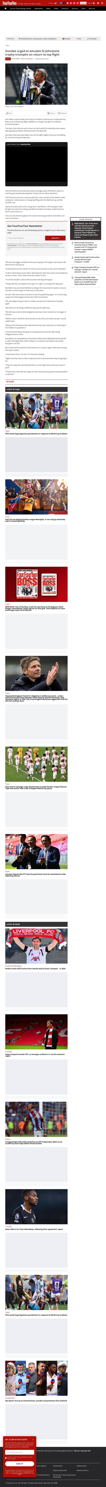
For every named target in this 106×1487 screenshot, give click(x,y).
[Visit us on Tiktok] (77, 3)
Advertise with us (83, 1470)
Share (10, 113)
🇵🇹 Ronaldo (66, 39)
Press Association (27, 59)
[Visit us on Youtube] (67, 3)
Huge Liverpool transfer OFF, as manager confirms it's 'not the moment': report (86, 269)
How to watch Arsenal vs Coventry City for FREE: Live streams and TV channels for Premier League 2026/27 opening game (85, 247)
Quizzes (75, 8)
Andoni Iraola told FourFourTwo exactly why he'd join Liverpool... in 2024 (86, 259)
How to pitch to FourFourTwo (39, 1475)
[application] (36, 164)
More (91, 8)
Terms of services (32, 244)
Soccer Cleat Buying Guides (20, 8)
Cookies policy (81, 1466)
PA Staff (16, 59)
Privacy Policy (27, 1471)
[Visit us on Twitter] (64, 3)
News (48, 8)
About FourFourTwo (60, 1470)
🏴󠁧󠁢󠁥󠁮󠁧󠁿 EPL (78, 39)
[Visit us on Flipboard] (74, 3)
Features (65, 8)
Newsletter (38, 8)
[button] (102, 3)
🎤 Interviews (92, 39)
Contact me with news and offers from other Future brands (20, 1458)
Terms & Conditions (17, 1473)
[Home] (5, 8)
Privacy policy (57, 1466)
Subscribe (83, 3)
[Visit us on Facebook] (61, 3)
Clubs (83, 8)
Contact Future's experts (37, 1466)
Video (56, 8)
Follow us (52, 113)
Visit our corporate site (82, 1451)
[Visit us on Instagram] (71, 3)
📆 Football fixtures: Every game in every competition (37, 39)
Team (7, 45)
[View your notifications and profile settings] (98, 3)
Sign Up (19, 1464)
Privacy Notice (11, 245)
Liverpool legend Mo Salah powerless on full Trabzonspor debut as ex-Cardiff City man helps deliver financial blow (86, 281)
